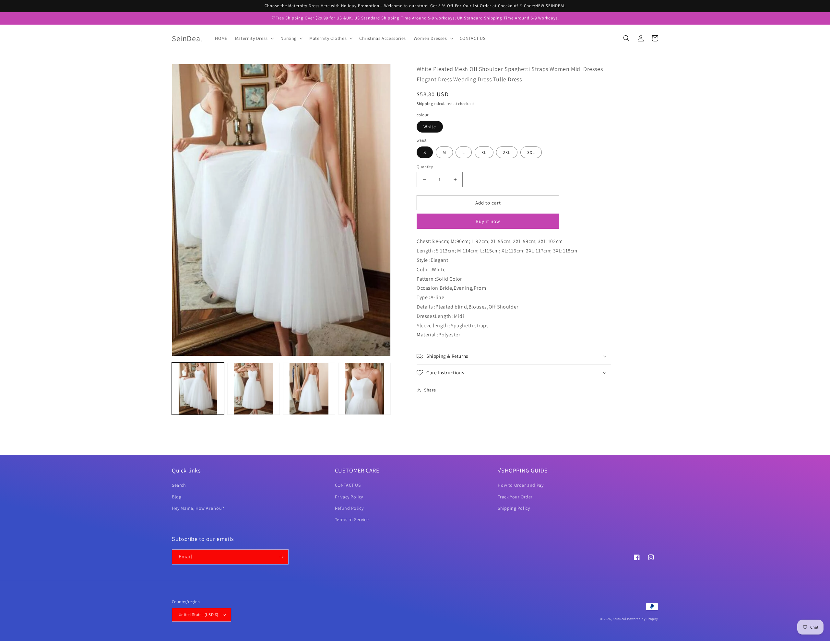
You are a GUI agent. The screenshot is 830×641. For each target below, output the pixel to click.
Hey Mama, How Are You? (198, 508)
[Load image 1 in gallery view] (198, 389)
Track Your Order (515, 497)
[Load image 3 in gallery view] (309, 389)
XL (484, 152)
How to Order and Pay (520, 485)
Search (179, 485)
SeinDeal (619, 619)
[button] (254, 38)
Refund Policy (349, 508)
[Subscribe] (281, 557)
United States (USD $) (198, 614)
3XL (531, 152)
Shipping (425, 103)
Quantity (425, 166)
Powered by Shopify (642, 619)
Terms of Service (352, 519)
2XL (507, 152)
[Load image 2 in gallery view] (253, 389)
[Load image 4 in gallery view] (364, 389)
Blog (176, 497)
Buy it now (488, 221)
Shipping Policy (514, 508)
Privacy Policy (349, 497)
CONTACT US (348, 485)
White (429, 127)
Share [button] (430, 390)
